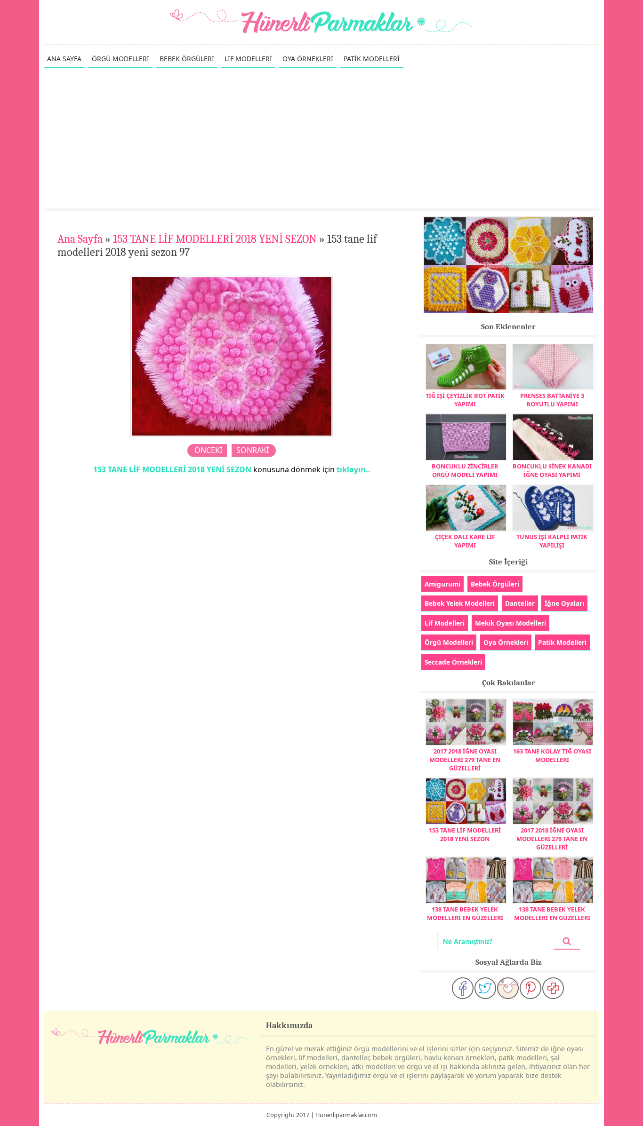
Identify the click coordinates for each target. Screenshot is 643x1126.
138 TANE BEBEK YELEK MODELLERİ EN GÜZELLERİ (465, 913)
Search (566, 941)
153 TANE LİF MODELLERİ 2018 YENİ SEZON (215, 239)
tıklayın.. (353, 469)
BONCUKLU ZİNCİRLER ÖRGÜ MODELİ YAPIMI (465, 470)
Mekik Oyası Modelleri (510, 623)
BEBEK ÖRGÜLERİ (187, 58)
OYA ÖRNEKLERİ (307, 58)
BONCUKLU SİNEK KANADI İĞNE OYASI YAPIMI (552, 470)
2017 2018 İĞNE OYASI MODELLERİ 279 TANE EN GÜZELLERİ (464, 759)
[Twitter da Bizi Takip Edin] (485, 988)
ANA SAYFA (64, 58)
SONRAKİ (252, 450)
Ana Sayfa (80, 239)
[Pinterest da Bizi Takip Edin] (530, 988)
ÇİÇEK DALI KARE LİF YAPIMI (465, 540)
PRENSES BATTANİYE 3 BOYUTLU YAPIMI (552, 399)
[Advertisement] (321, 138)
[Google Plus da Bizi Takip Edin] (553, 988)
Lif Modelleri (445, 623)
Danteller (520, 603)
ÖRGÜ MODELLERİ (120, 58)
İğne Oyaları (564, 603)
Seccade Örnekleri (453, 662)
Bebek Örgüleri (495, 583)
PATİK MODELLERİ (372, 58)
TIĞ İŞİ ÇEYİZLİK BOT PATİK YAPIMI (465, 399)
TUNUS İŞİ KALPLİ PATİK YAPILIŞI (551, 540)
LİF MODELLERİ (248, 58)
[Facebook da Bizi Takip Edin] (463, 988)
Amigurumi (442, 583)
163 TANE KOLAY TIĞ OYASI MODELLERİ (552, 755)
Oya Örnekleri (505, 642)
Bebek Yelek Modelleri (460, 603)
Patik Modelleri (562, 642)
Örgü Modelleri (449, 642)
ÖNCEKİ (208, 450)
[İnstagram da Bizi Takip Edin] (508, 988)
